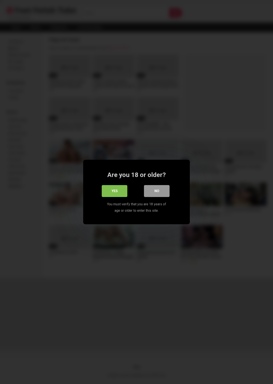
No (156, 191)
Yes (115, 191)
